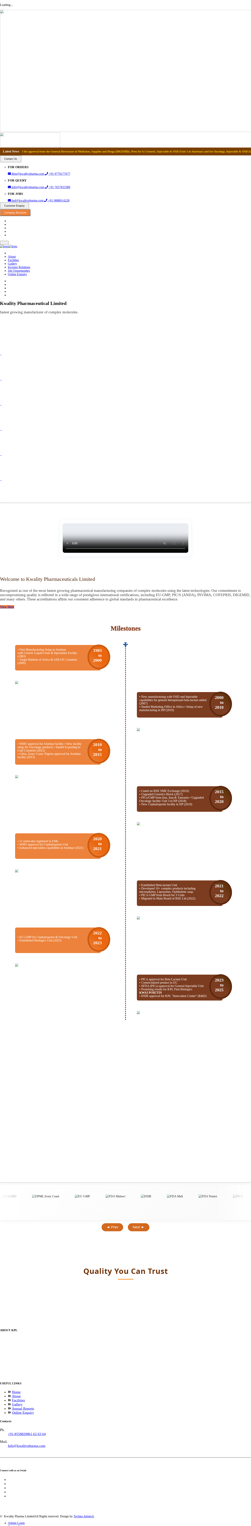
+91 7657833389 (59, 187)
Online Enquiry (17, 274)
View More (7, 606)
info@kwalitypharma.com (28, 187)
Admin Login (16, 1523)
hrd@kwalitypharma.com (27, 200)
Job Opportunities (19, 270)
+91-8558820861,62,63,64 (27, 1434)
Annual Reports (23, 1408)
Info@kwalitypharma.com (26, 1446)
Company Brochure (15, 212)
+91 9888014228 (58, 200)
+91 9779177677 (59, 173)
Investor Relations (19, 267)
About (12, 256)
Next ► (139, 1227)
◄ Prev (112, 1227)
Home (16, 1392)
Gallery (12, 263)
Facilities (13, 260)
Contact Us (10, 158)
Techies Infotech (84, 1516)
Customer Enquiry (14, 205)
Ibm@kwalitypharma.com (28, 173)
